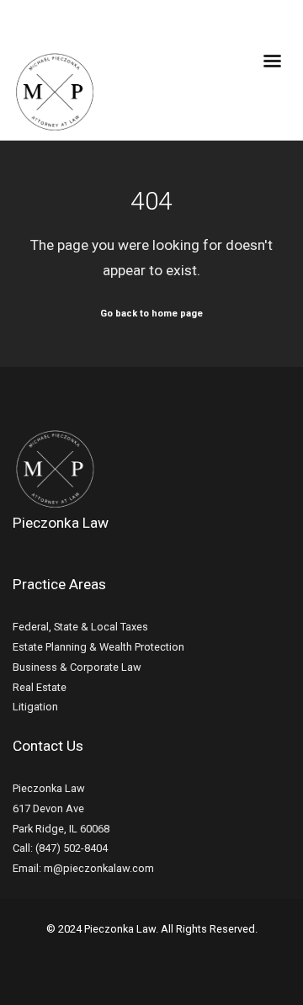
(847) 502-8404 (71, 848)
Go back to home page (151, 313)
